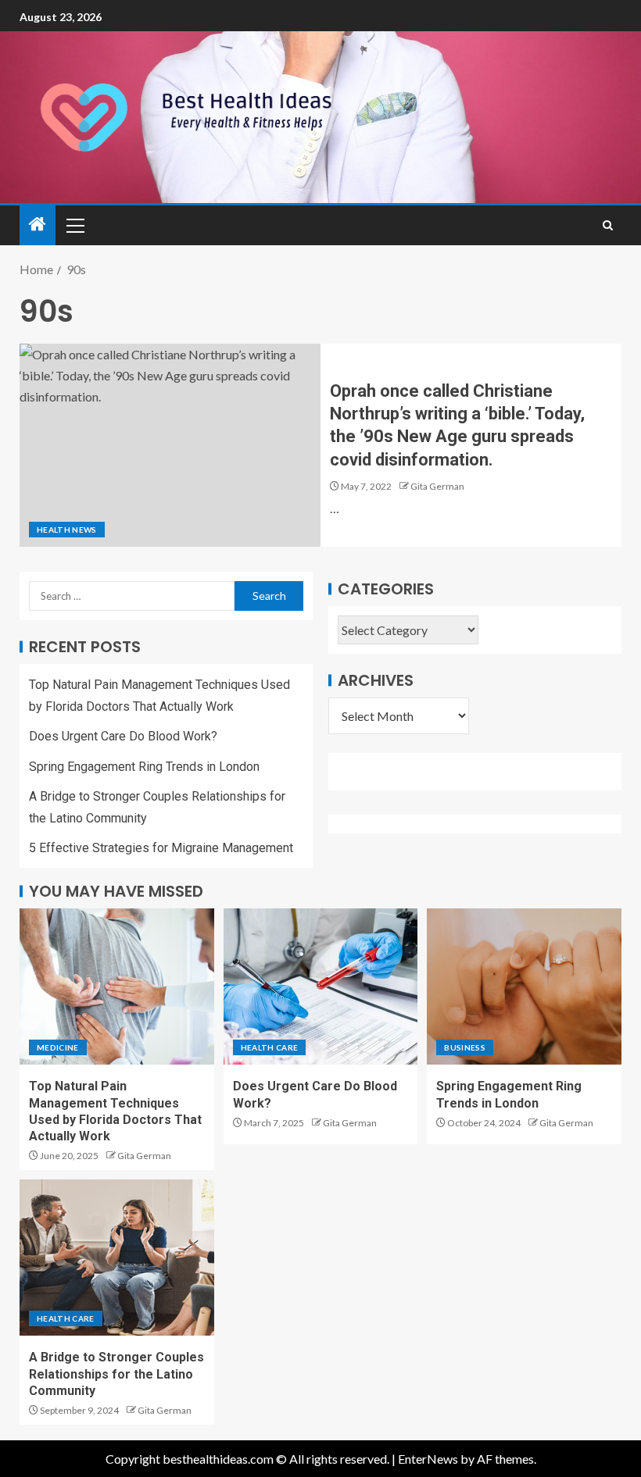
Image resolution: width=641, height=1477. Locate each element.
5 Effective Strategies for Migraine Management (161, 847)
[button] (74, 224)
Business (464, 1047)
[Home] (37, 224)
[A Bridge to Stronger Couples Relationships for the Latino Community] (117, 1257)
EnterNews (428, 1458)
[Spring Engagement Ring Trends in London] (524, 986)
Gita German (437, 486)
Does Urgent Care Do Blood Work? (123, 736)
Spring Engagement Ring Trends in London (144, 766)
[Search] (608, 225)
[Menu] (74, 224)
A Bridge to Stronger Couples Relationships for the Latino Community (116, 1374)
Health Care (270, 1047)
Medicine (58, 1047)
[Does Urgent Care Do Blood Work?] (321, 986)
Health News (67, 529)
